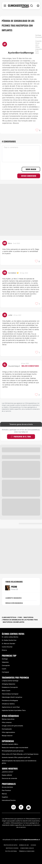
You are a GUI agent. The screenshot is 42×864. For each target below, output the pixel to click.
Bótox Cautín (6, 690)
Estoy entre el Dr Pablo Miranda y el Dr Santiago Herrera (20, 754)
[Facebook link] (21, 808)
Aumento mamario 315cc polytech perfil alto (16, 757)
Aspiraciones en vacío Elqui (11, 707)
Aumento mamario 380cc (10, 744)
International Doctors (9, 800)
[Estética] (18, 6)
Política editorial (11, 851)
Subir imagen (31, 169)
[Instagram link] (13, 808)
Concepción (6, 665)
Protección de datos (10, 845)
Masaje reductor (7, 735)
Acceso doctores (7, 787)
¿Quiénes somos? (7, 772)
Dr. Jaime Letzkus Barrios (10, 637)
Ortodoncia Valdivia (8, 704)
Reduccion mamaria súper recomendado (15, 747)
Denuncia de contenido (9, 778)
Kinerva (4, 650)
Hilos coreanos (7, 722)
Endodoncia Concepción (10, 687)
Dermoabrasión (7, 729)
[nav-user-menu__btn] (38, 5)
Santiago (5, 659)
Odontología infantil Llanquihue (12, 697)
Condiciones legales (27, 848)
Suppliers (5, 797)
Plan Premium (6, 790)
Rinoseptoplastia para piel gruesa (12, 751)
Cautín (4, 669)
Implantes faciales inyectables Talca (14, 710)
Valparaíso (5, 662)
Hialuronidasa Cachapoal (10, 694)
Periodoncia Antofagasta (10, 700)
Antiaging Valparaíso (8, 684)
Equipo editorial (7, 775)
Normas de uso (24, 845)
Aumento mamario (13, 598)
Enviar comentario (28, 176)
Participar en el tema (22, 436)
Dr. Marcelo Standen (8, 643)
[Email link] (28, 807)
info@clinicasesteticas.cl (31, 839)
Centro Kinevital (7, 647)
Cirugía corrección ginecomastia (12, 726)
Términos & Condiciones (26, 851)
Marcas (4, 794)
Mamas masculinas (8, 719)
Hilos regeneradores (8, 732)
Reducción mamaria (14, 603)
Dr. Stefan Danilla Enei (9, 640)
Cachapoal (5, 672)
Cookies (33, 845)
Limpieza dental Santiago (10, 681)
